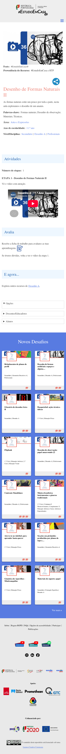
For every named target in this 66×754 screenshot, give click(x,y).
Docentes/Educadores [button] (16, 313)
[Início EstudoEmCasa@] (31, 6)
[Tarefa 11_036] (20, 249)
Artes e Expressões (20, 122)
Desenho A (39, 133)
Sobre (6, 625)
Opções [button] (9, 303)
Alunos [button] (9, 321)
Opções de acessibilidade (40, 625)
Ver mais (56, 610)
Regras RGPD (16, 625)
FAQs (26, 625)
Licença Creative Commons (33, 747)
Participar (56, 625)
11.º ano (30, 128)
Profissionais (53, 133)
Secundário (26, 133)
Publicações (33, 629)
